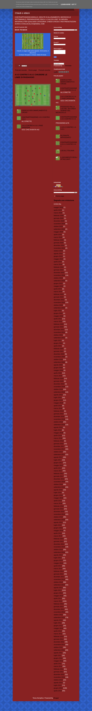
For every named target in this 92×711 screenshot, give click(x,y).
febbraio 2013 (59, 604)
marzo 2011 (58, 666)
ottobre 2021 (58, 335)
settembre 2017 (59, 454)
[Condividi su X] (24, 65)
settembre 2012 (59, 617)
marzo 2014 (58, 568)
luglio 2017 (58, 460)
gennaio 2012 (59, 639)
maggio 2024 (58, 259)
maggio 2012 (58, 628)
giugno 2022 (58, 313)
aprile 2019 (58, 405)
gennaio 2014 (59, 574)
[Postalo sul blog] (23, 65)
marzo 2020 (58, 376)
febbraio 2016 (59, 506)
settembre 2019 (59, 392)
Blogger (56, 698)
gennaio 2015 (59, 541)
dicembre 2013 (59, 577)
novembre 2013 (59, 579)
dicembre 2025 (59, 221)
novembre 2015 (59, 514)
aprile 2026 (58, 210)
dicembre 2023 (59, 272)
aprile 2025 (58, 234)
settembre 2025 (59, 229)
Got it (74, 4)
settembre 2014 (59, 552)
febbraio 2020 (59, 378)
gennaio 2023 (59, 297)
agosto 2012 (58, 620)
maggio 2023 (58, 286)
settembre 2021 (59, 338)
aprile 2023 (58, 289)
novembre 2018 (59, 419)
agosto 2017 (58, 457)
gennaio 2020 (59, 381)
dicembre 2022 (59, 300)
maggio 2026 (58, 207)
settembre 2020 (59, 362)
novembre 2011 (59, 644)
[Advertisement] (65, 172)
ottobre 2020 (58, 359)
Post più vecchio (44, 70)
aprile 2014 (58, 566)
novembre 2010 (59, 677)
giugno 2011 (58, 658)
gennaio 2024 (59, 270)
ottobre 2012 (58, 615)
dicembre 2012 (59, 609)
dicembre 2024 (59, 245)
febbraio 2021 (59, 348)
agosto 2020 (58, 365)
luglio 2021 (58, 340)
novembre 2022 (59, 302)
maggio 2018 (58, 433)
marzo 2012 (58, 634)
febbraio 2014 (59, 571)
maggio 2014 (58, 563)
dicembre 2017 (59, 446)
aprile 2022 (58, 319)
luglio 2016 (58, 492)
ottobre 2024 (58, 251)
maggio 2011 (58, 661)
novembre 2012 (59, 612)
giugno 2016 (58, 495)
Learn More (65, 4)
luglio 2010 (58, 685)
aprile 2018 (58, 435)
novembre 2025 (59, 224)
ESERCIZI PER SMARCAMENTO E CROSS (67, 82)
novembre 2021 (59, 332)
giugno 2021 (58, 343)
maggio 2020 (58, 370)
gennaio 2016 (59, 509)
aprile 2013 (58, 598)
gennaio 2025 (59, 243)
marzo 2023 (58, 291)
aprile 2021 (58, 346)
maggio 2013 (58, 596)
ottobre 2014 (58, 549)
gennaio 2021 (59, 351)
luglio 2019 (58, 397)
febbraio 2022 (59, 324)
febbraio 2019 (59, 411)
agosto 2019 (58, 395)
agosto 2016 (58, 490)
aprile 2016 (58, 501)
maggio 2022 (58, 316)
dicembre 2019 (59, 384)
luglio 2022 (58, 310)
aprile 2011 (58, 663)
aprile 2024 (58, 262)
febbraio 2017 (59, 473)
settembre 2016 (59, 487)
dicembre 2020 (59, 354)
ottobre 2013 (58, 582)
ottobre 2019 (58, 389)
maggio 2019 (58, 403)
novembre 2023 (59, 275)
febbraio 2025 (59, 240)
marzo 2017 (58, 471)
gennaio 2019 (59, 414)
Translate (68, 66)
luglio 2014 (58, 558)
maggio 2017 (58, 465)
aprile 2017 (58, 468)
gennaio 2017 (59, 476)
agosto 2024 (58, 253)
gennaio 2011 (58, 672)
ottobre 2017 (58, 452)
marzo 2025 (58, 237)
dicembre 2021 (59, 329)
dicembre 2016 (59, 479)
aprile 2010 (58, 691)
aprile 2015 (58, 533)
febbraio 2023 (59, 294)
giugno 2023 (58, 283)
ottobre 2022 (58, 305)
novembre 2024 (59, 248)
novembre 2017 (59, 449)
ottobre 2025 (58, 226)
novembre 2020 (59, 357)
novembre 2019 (59, 386)
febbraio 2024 (59, 267)
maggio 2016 (58, 498)
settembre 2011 (59, 650)
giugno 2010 (58, 688)
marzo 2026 (58, 213)
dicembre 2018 (59, 416)
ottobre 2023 (58, 278)
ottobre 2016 (58, 484)
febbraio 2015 (59, 539)
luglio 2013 (58, 590)
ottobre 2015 (58, 517)
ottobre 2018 (58, 422)
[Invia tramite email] (22, 65)
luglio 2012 (58, 623)
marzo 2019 (58, 408)
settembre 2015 (59, 520)
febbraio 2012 (59, 636)
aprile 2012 (58, 631)
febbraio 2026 (59, 215)
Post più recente (21, 70)
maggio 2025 (58, 232)
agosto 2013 (58, 587)
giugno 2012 (58, 625)
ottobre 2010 (58, 680)
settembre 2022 (59, 308)
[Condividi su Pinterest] (26, 65)
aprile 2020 (58, 373)
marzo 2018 (58, 438)
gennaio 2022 (59, 327)
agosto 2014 (58, 555)
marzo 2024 (58, 264)
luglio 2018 (58, 430)
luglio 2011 (57, 655)
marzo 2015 (58, 536)
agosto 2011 (58, 653)
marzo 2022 (58, 321)
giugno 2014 (58, 560)
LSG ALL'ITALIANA (67, 150)
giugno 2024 (58, 256)
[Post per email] (19, 65)
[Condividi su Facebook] (25, 65)
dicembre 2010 (59, 674)
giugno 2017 (58, 463)
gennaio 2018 (59, 444)
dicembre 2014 (59, 544)
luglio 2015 (58, 525)
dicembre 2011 (59, 642)
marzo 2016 (58, 503)
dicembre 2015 (59, 511)
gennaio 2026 (59, 218)
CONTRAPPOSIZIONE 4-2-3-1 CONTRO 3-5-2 (68, 144)
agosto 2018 (58, 427)
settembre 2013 (59, 585)
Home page (32, 70)
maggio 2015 (58, 530)
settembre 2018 (59, 424)
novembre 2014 (59, 547)
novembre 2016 (59, 482)
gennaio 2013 (59, 606)
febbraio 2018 (59, 441)
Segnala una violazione (64, 200)
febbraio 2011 (59, 669)
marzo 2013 (58, 601)
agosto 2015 (58, 522)
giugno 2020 (58, 367)
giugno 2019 (58, 400)
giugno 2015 (58, 528)
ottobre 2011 (58, 647)
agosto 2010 (58, 682)
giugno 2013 (58, 593)
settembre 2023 (59, 281)
